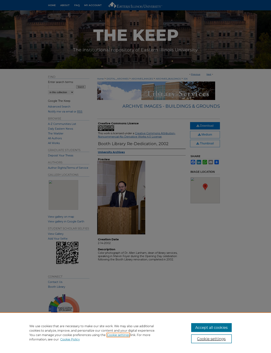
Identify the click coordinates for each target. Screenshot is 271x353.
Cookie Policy (70, 339)
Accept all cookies (211, 327)
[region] (135, 332)
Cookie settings (118, 335)
